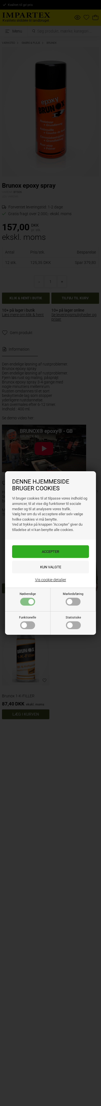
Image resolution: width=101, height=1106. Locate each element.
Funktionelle (27, 617)
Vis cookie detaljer (50, 580)
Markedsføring (73, 594)
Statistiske (73, 617)
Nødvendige (28, 594)
